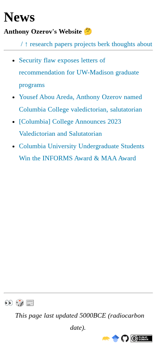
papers (63, 44)
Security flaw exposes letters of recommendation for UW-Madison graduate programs (79, 72)
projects (85, 44)
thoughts (123, 44)
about (144, 44)
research (41, 44)
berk (104, 44)
